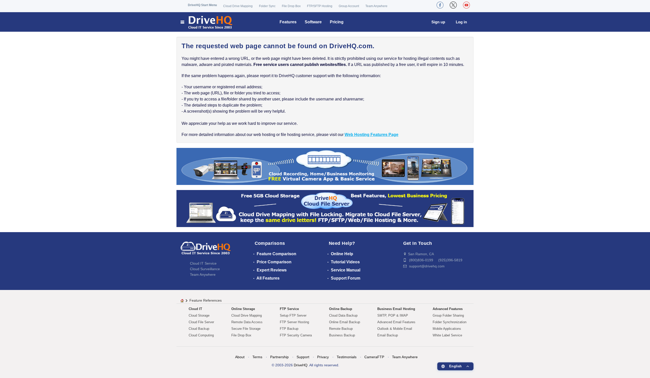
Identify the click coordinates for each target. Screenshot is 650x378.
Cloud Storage (199, 315)
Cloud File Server (201, 322)
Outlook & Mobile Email (394, 329)
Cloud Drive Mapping (238, 6)
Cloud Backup (199, 329)
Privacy (323, 357)
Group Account (349, 6)
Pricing (337, 22)
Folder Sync (267, 6)
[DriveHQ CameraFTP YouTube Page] (466, 5)
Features (288, 22)
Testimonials (346, 357)
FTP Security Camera (296, 335)
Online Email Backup (344, 322)
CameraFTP (374, 357)
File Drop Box (291, 6)
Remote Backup (341, 329)
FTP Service (289, 309)
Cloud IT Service (203, 263)
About (240, 357)
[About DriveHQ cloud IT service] (205, 251)
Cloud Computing (201, 335)
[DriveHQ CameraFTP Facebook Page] (440, 5)
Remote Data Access (247, 322)
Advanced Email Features (396, 322)
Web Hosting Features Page (371, 134)
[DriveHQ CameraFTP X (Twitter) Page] (453, 5)
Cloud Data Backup (343, 315)
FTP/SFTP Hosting (319, 6)
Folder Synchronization (449, 322)
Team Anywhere (376, 6)
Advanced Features (448, 309)
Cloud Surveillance (205, 269)
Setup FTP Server (293, 315)
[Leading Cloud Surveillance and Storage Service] (325, 166)
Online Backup (340, 309)
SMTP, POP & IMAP (392, 315)
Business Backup (342, 335)
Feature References (205, 300)
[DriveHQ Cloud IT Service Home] (206, 21)
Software (313, 22)
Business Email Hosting (396, 309)
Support (303, 357)
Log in (461, 22)
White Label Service (447, 335)
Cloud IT (195, 309)
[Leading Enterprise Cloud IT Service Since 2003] (325, 208)
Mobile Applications (447, 329)
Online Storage (243, 309)
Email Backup (387, 335)
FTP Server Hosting (294, 322)
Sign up (438, 22)
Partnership (279, 357)
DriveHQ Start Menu (202, 5)
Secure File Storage (246, 329)
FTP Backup (289, 329)
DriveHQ (300, 365)
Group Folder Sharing (448, 315)
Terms (257, 357)
